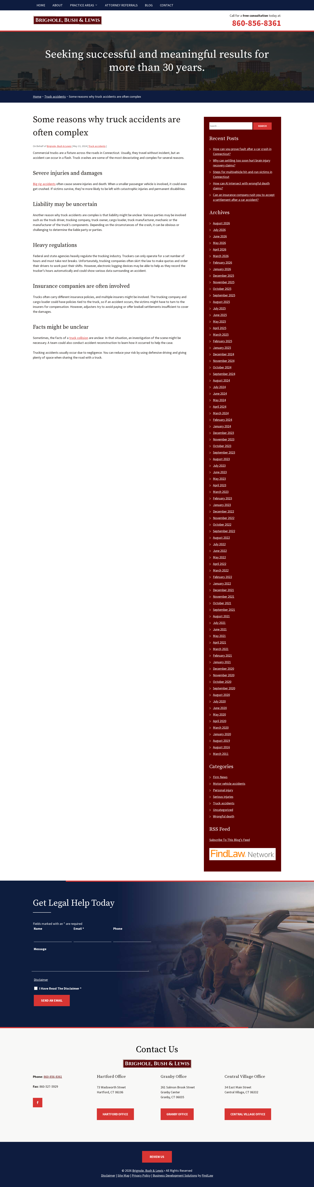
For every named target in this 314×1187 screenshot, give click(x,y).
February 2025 (222, 341)
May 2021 (219, 636)
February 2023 (222, 498)
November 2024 (223, 361)
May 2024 (219, 400)
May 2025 (219, 321)
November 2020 (223, 675)
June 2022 (220, 551)
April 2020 (219, 721)
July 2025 (219, 308)
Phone (117, 928)
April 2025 (219, 328)
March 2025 (221, 334)
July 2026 (219, 230)
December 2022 (223, 511)
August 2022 (221, 537)
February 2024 (222, 420)
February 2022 (222, 577)
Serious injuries (223, 797)
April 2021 (219, 642)
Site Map (123, 1175)
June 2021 (220, 629)
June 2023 (220, 472)
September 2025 (224, 295)
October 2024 (222, 367)
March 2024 (221, 413)
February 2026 (222, 262)
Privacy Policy (141, 1175)
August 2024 (221, 380)
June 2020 (220, 708)
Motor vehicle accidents (229, 783)
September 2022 (224, 531)
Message (40, 949)
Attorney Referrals (121, 5)
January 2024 (222, 426)
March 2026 (221, 256)
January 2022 (222, 583)
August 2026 (221, 223)
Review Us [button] (157, 1157)
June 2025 (220, 315)
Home (41, 5)
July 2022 (219, 544)
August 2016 (221, 747)
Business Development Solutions (175, 1175)
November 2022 (223, 518)
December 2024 (223, 354)
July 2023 (219, 465)
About (58, 5)
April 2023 (219, 485)
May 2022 (219, 557)
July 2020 (219, 701)
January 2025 (222, 348)
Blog (149, 5)
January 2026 (222, 269)
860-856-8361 (256, 23)
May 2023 (219, 479)
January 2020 (222, 734)
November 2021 (223, 596)
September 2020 (224, 688)
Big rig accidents (44, 184)
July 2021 (219, 623)
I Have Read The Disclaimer (60, 988)
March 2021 (221, 649)
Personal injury (223, 790)
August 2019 (221, 741)
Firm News (220, 777)
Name (38, 928)
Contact (166, 5)
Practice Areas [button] (82, 5)
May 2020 (219, 714)
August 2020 (221, 695)
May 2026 (219, 243)
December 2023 (223, 433)
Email (79, 928)
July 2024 (219, 387)
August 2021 (221, 616)
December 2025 (223, 275)
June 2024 (220, 393)
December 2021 (223, 590)
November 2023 (223, 439)
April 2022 (219, 564)
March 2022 (221, 570)
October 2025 (222, 289)
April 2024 (219, 406)
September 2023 (224, 452)
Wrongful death (223, 816)
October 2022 (222, 524)
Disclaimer (41, 980)
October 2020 (222, 682)
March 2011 (221, 754)
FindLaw (207, 1175)
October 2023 (222, 446)
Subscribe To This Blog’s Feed (229, 840)
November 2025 (223, 282)
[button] (310, 1160)
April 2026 (219, 249)
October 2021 (222, 603)
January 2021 (222, 662)
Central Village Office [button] (247, 1114)
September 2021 (224, 610)
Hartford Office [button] (115, 1114)
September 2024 (224, 374)
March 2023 (221, 492)
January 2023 (222, 505)
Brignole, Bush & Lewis (59, 146)
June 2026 (220, 236)
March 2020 (221, 727)
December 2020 (223, 668)
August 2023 (221, 459)
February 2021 (222, 655)
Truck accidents (97, 146)
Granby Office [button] (177, 1114)
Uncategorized (223, 810)
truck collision (78, 338)
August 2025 (221, 302)
